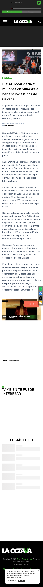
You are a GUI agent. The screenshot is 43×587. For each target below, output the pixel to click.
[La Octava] (23, 22)
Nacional (7, 78)
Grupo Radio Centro (24, 559)
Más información (12, 581)
